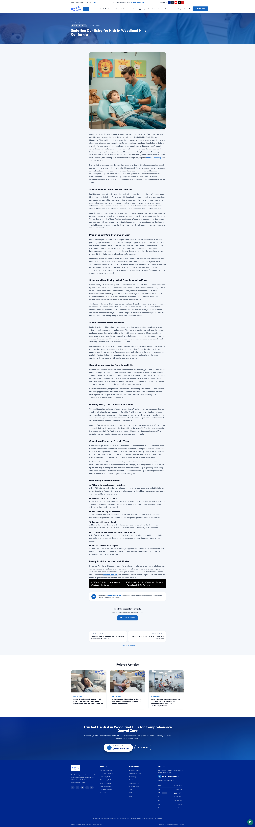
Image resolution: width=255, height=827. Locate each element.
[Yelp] (182, 2)
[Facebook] (169, 2)
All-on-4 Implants (105, 780)
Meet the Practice (135, 773)
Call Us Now (200, 9)
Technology (137, 9)
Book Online (143, 748)
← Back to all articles (127, 646)
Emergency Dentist (106, 786)
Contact (187, 9)
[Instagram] (172, 2)
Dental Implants (105, 777)
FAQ (130, 793)
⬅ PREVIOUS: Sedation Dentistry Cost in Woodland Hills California (107, 583)
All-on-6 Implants (105, 783)
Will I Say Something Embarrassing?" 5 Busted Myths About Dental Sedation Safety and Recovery (126, 701)
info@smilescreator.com (166, 780)
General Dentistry (106, 770)
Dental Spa (103, 793)
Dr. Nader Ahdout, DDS (114, 595)
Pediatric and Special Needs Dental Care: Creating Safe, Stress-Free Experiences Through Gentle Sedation (88, 701)
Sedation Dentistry (78, 26)
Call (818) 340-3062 (127, 618)
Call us (94, 2)
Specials (147, 9)
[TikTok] (179, 2)
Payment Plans (170, 9)
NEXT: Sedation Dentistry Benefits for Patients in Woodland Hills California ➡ (144, 583)
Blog (179, 9)
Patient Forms (157, 9)
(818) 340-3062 (138, 2)
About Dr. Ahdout (134, 770)
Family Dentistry (105, 9)
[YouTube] (176, 2)
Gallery (131, 790)
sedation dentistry (153, 157)
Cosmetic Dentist (122, 9)
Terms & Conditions (172, 824)
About (93, 9)
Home (86, 9)
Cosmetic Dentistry (106, 773)
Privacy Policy (162, 824)
